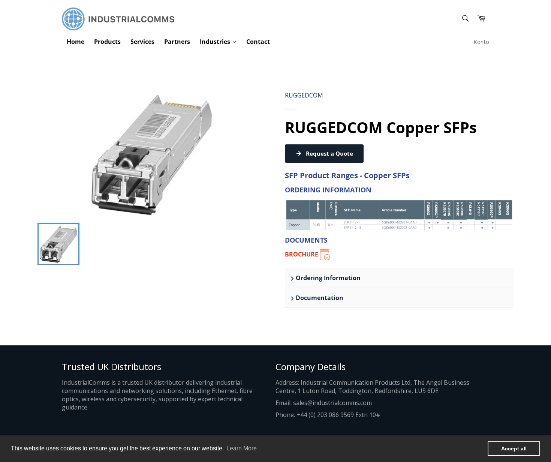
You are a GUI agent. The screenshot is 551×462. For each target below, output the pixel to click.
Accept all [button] (514, 449)
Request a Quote (329, 153)
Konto (481, 41)
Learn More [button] (241, 448)
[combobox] (465, 18)
